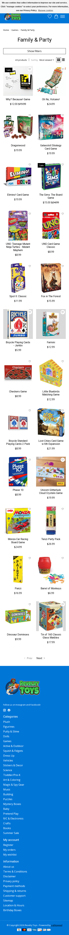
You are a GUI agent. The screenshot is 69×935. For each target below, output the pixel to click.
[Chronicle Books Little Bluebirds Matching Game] (51, 373)
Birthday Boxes (12, 910)
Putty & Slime (11, 731)
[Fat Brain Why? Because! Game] (18, 81)
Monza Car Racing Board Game (18, 541)
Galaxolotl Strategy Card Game (50, 147)
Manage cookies (45, 10)
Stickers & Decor (13, 765)
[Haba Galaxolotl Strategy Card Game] (51, 127)
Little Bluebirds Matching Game (51, 393)
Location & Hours (13, 905)
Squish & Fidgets (13, 751)
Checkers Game (18, 391)
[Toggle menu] (62, 16)
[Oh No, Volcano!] (51, 81)
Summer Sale (11, 833)
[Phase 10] (18, 472)
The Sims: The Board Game (50, 196)
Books (7, 828)
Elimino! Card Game (18, 194)
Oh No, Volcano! (51, 99)
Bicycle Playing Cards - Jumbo (18, 344)
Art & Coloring (11, 780)
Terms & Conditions (15, 871)
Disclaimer (9, 876)
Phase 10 (18, 490)
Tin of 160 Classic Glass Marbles (51, 636)
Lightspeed (56, 925)
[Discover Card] (40, 930)
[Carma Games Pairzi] (18, 570)
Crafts (7, 823)
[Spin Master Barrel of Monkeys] (51, 570)
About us (8, 866)
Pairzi (18, 588)
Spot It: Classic (17, 296)
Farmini (51, 342)
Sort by (34, 59)
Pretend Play (10, 813)
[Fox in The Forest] (51, 278)
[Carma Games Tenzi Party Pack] (51, 521)
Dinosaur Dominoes (18, 634)
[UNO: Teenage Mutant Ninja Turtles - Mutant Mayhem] (18, 225)
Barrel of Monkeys (51, 588)
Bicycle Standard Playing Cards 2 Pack (18, 442)
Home (6, 30)
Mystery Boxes (12, 804)
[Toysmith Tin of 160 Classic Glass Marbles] (51, 616)
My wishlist (10, 854)
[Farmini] (51, 324)
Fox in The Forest (51, 296)
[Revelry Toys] (12, 16)
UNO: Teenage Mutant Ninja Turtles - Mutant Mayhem (18, 247)
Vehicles (8, 760)
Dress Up (8, 755)
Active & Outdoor (13, 746)
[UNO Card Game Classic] (51, 225)
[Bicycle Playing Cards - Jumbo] (18, 324)
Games (14, 30)
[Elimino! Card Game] (18, 176)
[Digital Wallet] (47, 930)
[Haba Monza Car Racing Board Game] (18, 521)
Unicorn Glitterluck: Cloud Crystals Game (51, 491)
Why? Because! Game (18, 99)
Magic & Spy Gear (13, 784)
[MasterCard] (24, 930)
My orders (9, 850)
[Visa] (29, 930)
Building (8, 794)
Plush (6, 722)
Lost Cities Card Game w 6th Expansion (51, 442)
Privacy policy (11, 881)
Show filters (34, 51)
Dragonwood (18, 145)
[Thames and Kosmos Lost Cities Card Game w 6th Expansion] (51, 422)
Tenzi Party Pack (50, 539)
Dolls (6, 736)
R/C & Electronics (13, 818)
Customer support (14, 895)
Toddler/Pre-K (11, 775)
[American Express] (34, 930)
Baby (6, 809)
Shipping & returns (14, 891)
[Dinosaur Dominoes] (18, 616)
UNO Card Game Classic (51, 245)
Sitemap (8, 900)
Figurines (8, 726)
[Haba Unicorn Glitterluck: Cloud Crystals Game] (51, 472)
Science (7, 770)
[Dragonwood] (18, 127)
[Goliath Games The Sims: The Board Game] (51, 176)
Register (8, 845)
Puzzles (7, 799)
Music (6, 789)
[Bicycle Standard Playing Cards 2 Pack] (18, 422)
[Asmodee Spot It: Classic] (18, 278)
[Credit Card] (19, 930)
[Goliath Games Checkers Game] (18, 373)
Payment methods (14, 886)
